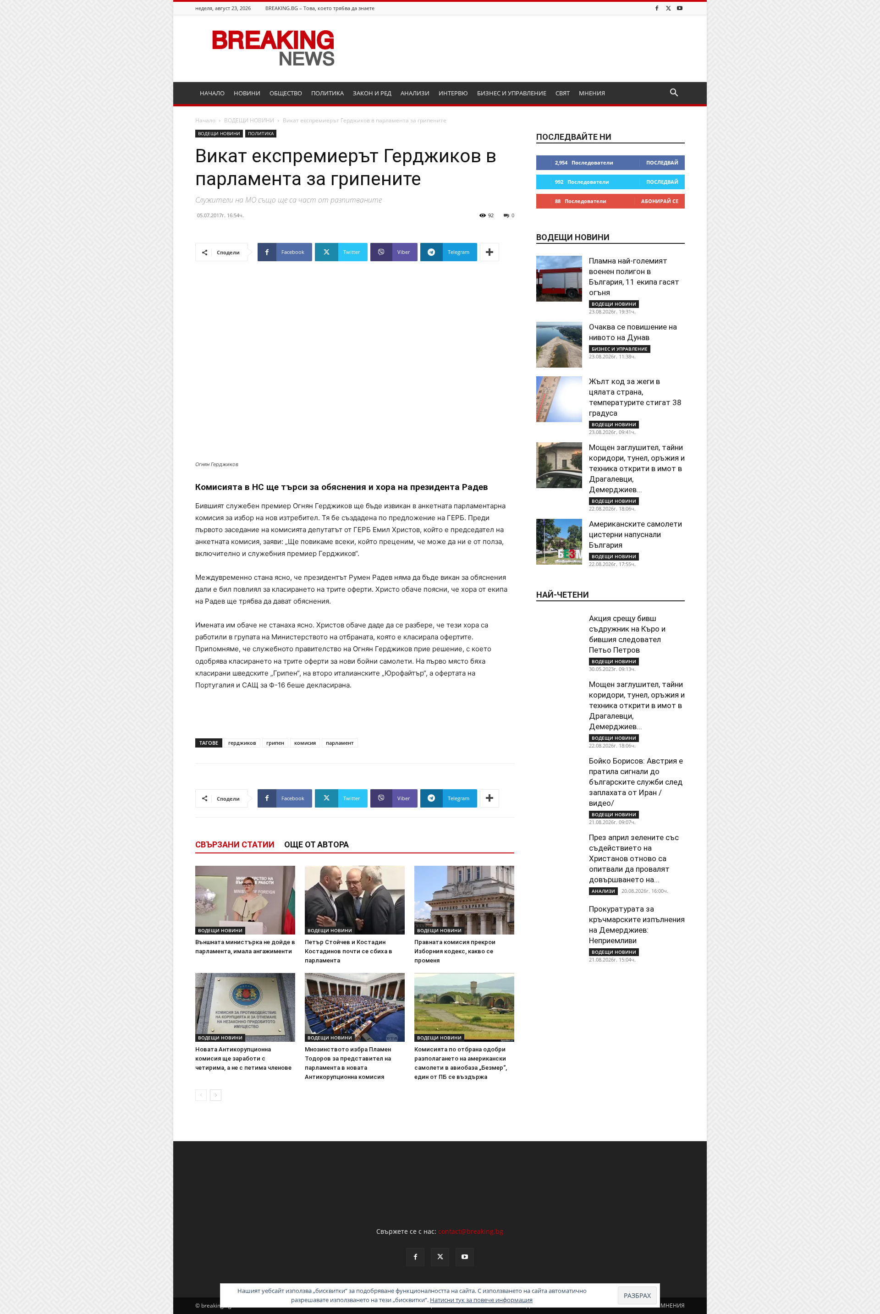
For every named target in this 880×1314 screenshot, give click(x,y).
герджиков (242, 742)
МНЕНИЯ (592, 93)
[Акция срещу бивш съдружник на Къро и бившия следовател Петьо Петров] (559, 636)
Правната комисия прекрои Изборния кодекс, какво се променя (454, 951)
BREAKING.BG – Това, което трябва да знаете (319, 8)
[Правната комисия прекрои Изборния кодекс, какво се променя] (464, 900)
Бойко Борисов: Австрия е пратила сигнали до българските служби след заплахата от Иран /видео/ (636, 782)
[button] (674, 93)
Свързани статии (235, 844)
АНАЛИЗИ (415, 93)
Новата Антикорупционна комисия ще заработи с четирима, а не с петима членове (243, 1058)
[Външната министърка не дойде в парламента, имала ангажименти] (245, 900)
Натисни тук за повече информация (481, 1300)
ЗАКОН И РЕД (372, 93)
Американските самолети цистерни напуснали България (635, 534)
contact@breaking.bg (470, 1231)
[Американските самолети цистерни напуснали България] (559, 542)
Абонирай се (659, 201)
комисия (305, 742)
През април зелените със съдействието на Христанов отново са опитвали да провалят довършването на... (634, 858)
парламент (340, 742)
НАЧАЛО (212, 93)
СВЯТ (563, 93)
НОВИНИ (247, 93)
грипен (275, 742)
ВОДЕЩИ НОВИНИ (249, 120)
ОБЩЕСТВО (286, 93)
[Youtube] (680, 8)
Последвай (662, 162)
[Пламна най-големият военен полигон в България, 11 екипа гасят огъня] (559, 279)
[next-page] (215, 1095)
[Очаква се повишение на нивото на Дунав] (559, 345)
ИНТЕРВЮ (453, 93)
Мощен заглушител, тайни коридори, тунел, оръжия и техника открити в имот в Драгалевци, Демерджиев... (637, 468)
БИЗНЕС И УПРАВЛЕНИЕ (511, 93)
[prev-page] (201, 1095)
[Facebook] (657, 8)
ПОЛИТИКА (327, 93)
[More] (489, 252)
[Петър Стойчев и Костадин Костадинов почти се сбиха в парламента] (355, 900)
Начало (205, 120)
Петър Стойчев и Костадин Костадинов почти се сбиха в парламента (348, 951)
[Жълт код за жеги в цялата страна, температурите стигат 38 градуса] (559, 399)
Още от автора (316, 844)
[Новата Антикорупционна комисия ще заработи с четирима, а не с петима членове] (245, 1007)
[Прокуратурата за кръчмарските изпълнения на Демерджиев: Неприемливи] (559, 927)
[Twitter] (668, 8)
